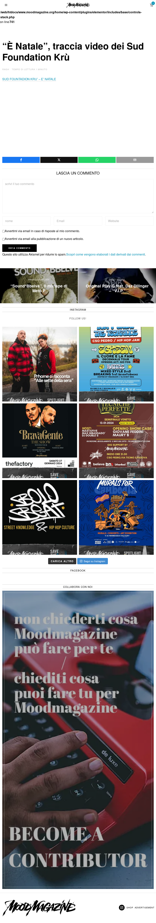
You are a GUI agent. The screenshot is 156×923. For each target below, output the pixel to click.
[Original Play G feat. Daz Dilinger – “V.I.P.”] (117, 285)
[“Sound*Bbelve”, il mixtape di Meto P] (39, 285)
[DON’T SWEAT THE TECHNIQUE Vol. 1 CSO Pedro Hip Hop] (116, 364)
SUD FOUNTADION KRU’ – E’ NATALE (29, 79)
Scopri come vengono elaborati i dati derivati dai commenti (105, 254)
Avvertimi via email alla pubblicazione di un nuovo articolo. (44, 239)
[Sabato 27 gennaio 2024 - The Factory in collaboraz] (39, 440)
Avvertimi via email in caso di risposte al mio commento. (42, 231)
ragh (5, 69)
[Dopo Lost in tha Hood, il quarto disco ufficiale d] (39, 364)
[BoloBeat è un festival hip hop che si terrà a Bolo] (39, 517)
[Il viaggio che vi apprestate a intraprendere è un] (116, 517)
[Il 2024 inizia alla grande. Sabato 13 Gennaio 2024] (116, 440)
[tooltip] (21, 160)
